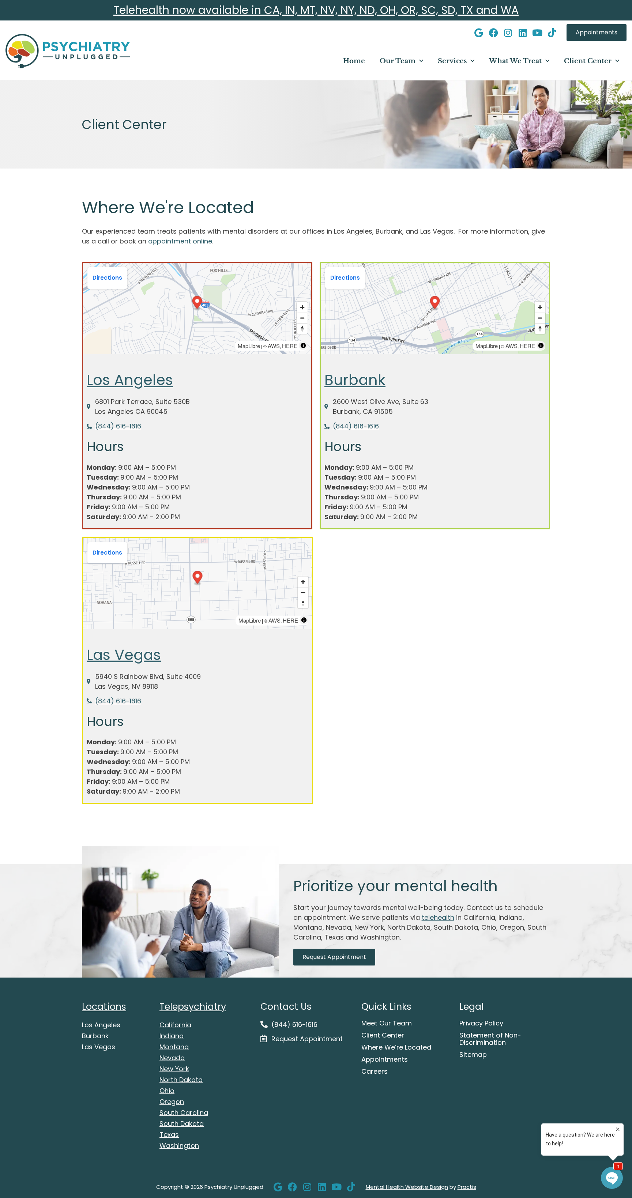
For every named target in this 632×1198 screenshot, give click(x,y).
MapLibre (249, 345)
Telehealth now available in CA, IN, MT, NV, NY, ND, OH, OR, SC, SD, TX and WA (316, 10)
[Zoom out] (302, 318)
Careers (374, 1071)
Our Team (397, 61)
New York (174, 1068)
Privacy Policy (481, 1023)
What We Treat (515, 61)
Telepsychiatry (192, 1006)
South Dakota (181, 1123)
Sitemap (473, 1054)
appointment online (180, 241)
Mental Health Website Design (407, 1187)
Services (452, 61)
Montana (174, 1046)
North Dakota (181, 1079)
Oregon (171, 1101)
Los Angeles (130, 380)
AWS (274, 345)
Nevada (172, 1057)
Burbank (354, 380)
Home (354, 61)
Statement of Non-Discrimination (490, 1039)
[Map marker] (197, 303)
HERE (289, 345)
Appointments (384, 1059)
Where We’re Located (396, 1047)
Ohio (166, 1090)
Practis (467, 1187)
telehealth (438, 917)
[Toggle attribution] (303, 345)
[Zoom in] (302, 307)
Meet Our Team (386, 1023)
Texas (169, 1134)
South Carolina (183, 1112)
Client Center (588, 61)
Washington (179, 1145)
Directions (107, 277)
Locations (104, 1006)
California (175, 1024)
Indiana (171, 1035)
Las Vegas (124, 655)
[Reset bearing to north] (302, 328)
